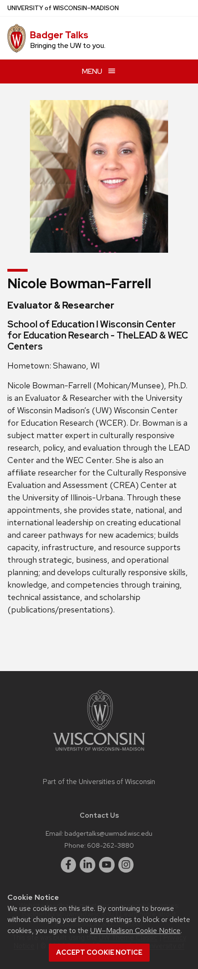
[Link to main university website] (99, 752)
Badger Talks (59, 35)
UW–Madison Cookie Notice (135, 930)
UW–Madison (63, 8)
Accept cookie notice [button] (99, 952)
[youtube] (107, 865)
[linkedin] (87, 865)
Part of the (99, 781)
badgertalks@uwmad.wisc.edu (108, 833)
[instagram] (126, 865)
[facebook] (68, 865)
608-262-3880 (110, 845)
